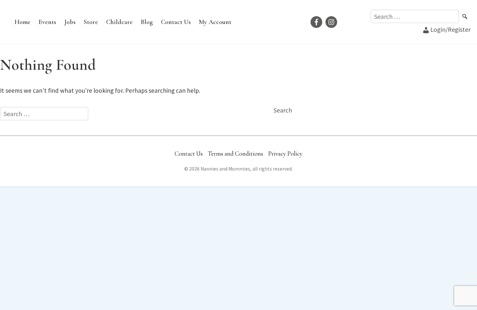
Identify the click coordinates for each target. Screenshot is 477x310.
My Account (215, 22)
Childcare (119, 22)
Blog (147, 22)
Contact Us (176, 22)
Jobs (70, 22)
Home (23, 22)
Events (47, 22)
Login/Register (450, 29)
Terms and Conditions (235, 154)
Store (91, 22)
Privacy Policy (285, 154)
